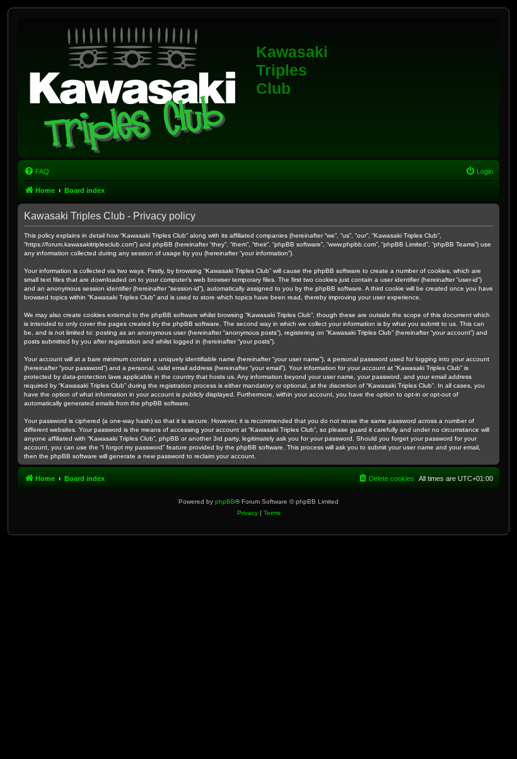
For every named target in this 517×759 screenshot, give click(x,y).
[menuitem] (36, 171)
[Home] (138, 87)
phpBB (225, 501)
